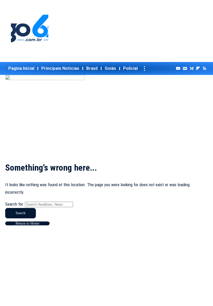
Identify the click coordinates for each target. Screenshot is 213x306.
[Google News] (185, 68)
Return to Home (27, 223)
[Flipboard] (198, 68)
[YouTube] (178, 68)
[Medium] (191, 68)
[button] (144, 68)
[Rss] (204, 68)
